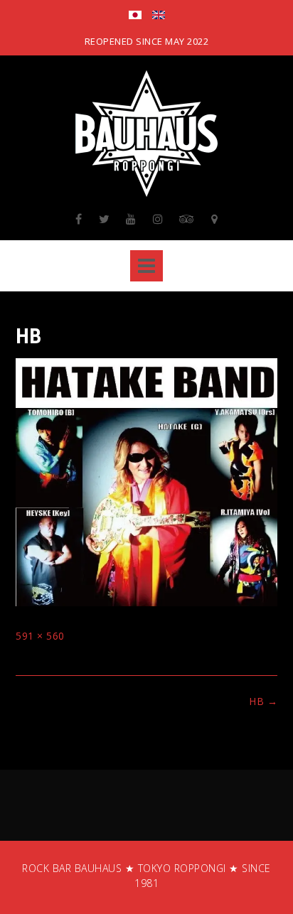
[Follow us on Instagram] (158, 219)
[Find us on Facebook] (78, 219)
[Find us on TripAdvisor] (187, 219)
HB (263, 701)
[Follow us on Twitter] (104, 219)
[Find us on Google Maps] (214, 219)
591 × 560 (40, 636)
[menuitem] (135, 16)
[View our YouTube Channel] (131, 219)
